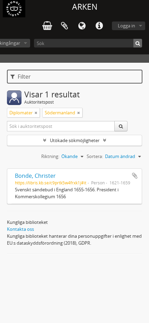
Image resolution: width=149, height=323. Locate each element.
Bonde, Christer (35, 176)
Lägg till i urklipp (134, 175)
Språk (81, 26)
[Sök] (137, 43)
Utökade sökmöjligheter (74, 140)
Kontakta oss (20, 229)
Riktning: (50, 156)
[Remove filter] (36, 112)
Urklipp (64, 26)
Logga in (126, 26)
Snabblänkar (99, 26)
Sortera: (95, 156)
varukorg (47, 26)
